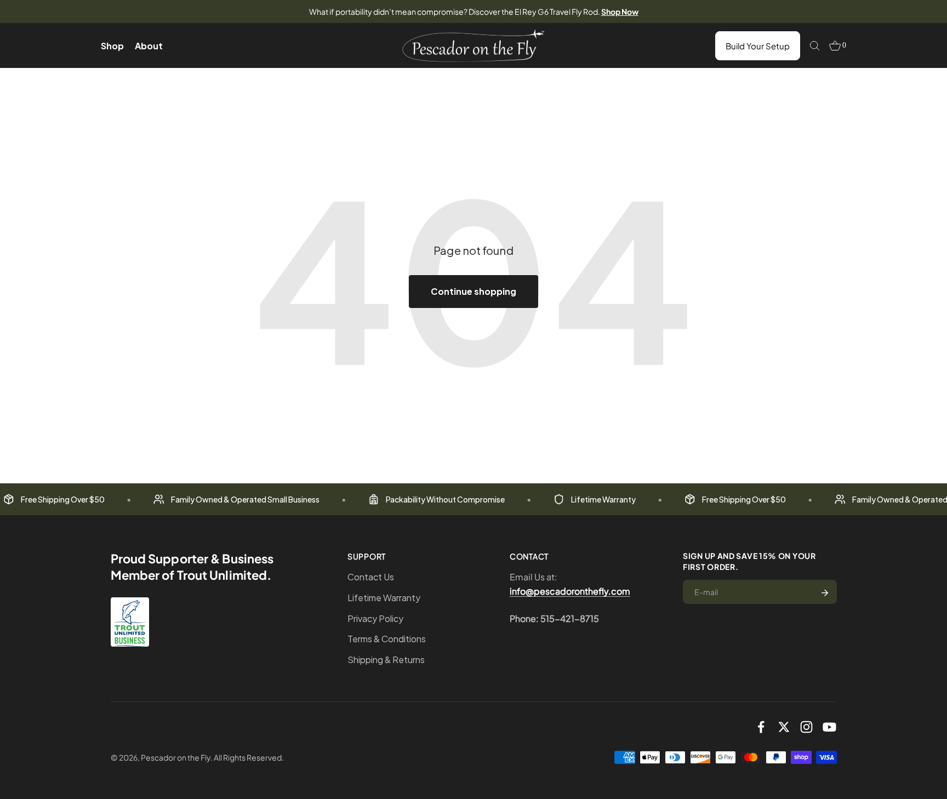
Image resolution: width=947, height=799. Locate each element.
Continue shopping (473, 291)
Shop (112, 46)
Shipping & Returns (386, 659)
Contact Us (370, 577)
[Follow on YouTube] (829, 727)
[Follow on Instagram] (806, 727)
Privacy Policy (375, 618)
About (149, 46)
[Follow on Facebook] (761, 727)
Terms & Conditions (386, 638)
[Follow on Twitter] (784, 727)
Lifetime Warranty (383, 597)
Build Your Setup (758, 46)
